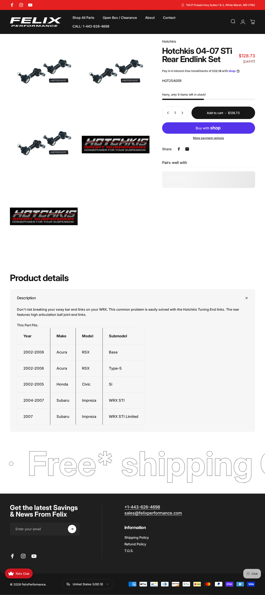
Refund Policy (135, 544)
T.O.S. (129, 551)
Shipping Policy (136, 537)
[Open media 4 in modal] (115, 144)
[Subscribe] (72, 529)
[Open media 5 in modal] (44, 216)
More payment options (208, 138)
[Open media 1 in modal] (44, 73)
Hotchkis (169, 41)
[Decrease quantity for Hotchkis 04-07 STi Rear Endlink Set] (167, 113)
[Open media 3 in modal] (44, 144)
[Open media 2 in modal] (115, 73)
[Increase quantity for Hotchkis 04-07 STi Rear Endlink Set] (183, 113)
